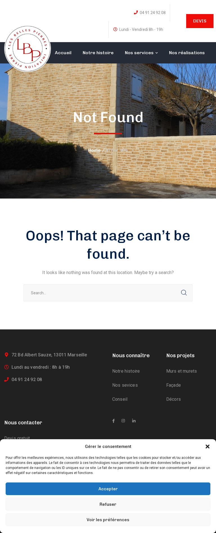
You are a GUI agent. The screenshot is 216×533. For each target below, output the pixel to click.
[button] (207, 446)
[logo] (27, 48)
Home (94, 150)
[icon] (113, 421)
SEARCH (183, 292)
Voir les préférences (108, 519)
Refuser (108, 504)
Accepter (108, 488)
